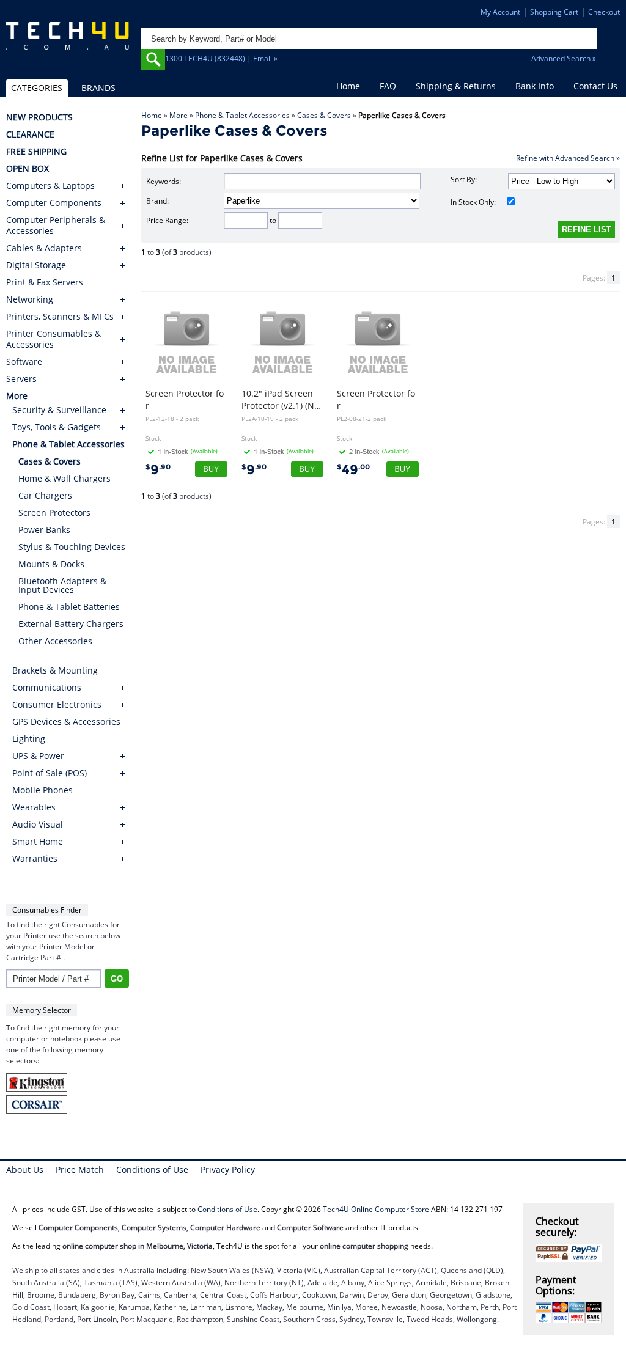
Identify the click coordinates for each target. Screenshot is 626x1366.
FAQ (388, 86)
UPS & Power (38, 756)
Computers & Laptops (50, 185)
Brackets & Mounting (55, 670)
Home (348, 86)
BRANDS (98, 88)
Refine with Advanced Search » (568, 158)
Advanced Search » (563, 58)
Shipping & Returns (456, 86)
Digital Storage (36, 265)
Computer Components (53, 202)
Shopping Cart (554, 12)
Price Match (80, 1169)
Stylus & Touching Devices (71, 547)
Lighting (28, 738)
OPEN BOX (27, 168)
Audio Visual (37, 824)
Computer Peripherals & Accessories (55, 226)
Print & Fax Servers (44, 282)
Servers (21, 378)
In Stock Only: (473, 202)
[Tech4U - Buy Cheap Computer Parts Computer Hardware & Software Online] (67, 44)
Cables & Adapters (44, 248)
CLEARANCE (30, 134)
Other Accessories (55, 641)
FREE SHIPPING (36, 151)
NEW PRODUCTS (39, 117)
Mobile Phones (42, 790)
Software (24, 361)
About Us (24, 1169)
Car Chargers (45, 495)
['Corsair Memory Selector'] (36, 1111)
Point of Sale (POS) (49, 773)
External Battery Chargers (70, 624)
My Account (500, 12)
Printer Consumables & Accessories (53, 339)
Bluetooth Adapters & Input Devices (62, 585)
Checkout (604, 12)
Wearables (34, 807)
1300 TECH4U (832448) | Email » (221, 58)
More (178, 115)
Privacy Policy (228, 1169)
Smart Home (37, 841)
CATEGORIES (36, 88)
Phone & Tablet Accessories (242, 115)
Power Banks (44, 529)
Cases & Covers (324, 115)
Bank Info (534, 86)
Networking (29, 299)
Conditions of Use (152, 1169)
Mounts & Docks (51, 564)
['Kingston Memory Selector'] (36, 1089)
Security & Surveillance (59, 410)
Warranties (34, 858)
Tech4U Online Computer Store (376, 1209)
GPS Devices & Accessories (66, 721)
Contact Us (595, 86)
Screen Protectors (54, 512)
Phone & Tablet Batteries (69, 606)
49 (353, 469)
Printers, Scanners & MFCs (60, 316)
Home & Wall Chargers (64, 478)
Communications (46, 687)
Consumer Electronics (56, 704)
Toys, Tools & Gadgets (56, 427)
